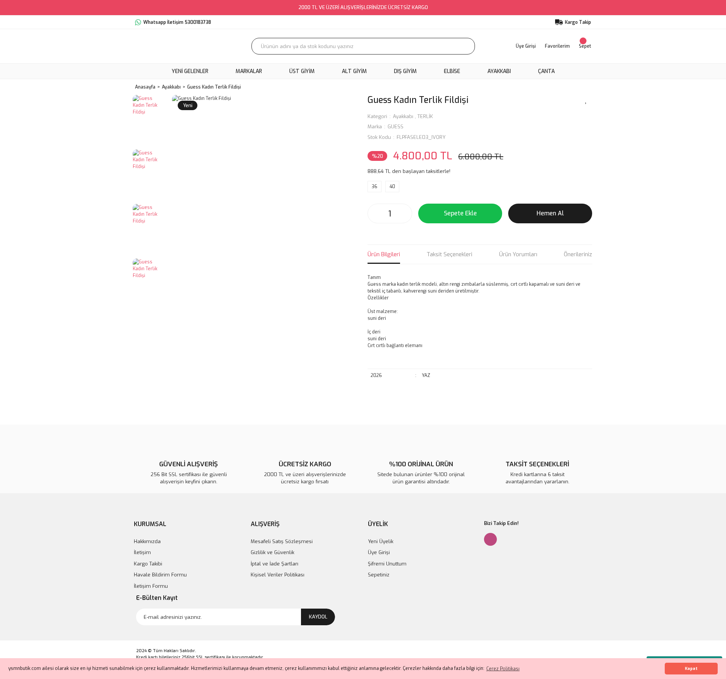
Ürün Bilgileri (384, 254)
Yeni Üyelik (380, 541)
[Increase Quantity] (404, 213)
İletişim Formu (151, 586)
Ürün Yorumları (518, 254)
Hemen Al (550, 213)
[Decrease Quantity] (375, 213)
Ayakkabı (403, 116)
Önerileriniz (578, 254)
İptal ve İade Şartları (274, 564)
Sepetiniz (378, 575)
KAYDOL (318, 617)
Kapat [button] (691, 668)
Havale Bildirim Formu (160, 575)
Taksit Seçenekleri (449, 254)
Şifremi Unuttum (387, 564)
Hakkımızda (147, 541)
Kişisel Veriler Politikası (277, 575)
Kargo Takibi (148, 564)
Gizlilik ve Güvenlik (272, 552)
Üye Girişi (379, 552)
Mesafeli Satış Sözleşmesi (282, 541)
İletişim (142, 552)
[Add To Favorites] (586, 99)
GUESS (395, 126)
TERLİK (425, 116)
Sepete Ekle (460, 213)
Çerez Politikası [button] (503, 669)
